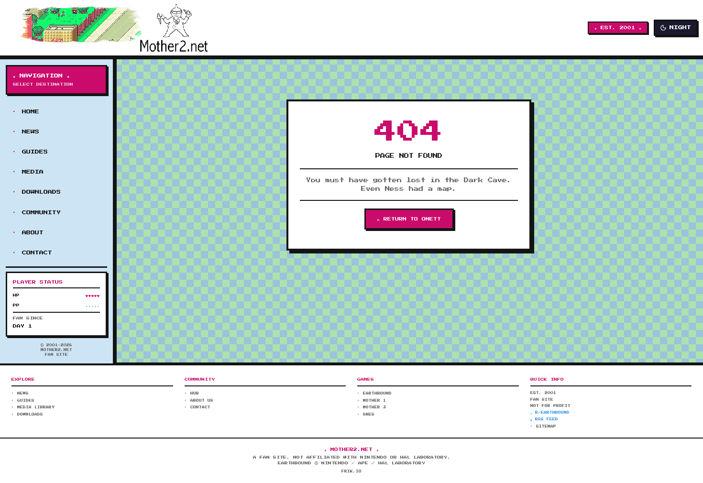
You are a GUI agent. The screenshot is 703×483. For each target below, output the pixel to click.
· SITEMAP (543, 426)
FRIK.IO (351, 471)
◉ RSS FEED (544, 419)
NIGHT (680, 27)
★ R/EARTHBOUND (550, 412)
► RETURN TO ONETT (409, 219)
